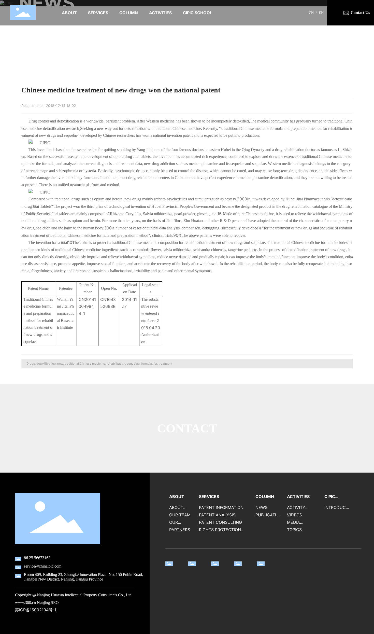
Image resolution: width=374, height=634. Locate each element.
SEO (55, 602)
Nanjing (43, 602)
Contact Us (360, 12)
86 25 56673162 (37, 558)
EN (321, 13)
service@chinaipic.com (42, 566)
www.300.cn (25, 602)
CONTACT (187, 428)
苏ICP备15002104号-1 (35, 610)
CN (311, 13)
